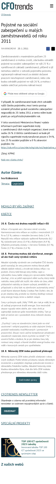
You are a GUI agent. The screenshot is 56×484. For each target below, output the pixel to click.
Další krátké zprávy (28, 379)
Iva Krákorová (8, 48)
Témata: (5, 183)
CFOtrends (6, 14)
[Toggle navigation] (51, 6)
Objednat (10, 411)
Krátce (6, 214)
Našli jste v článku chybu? (12, 159)
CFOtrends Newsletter (19, 394)
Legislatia (18, 183)
